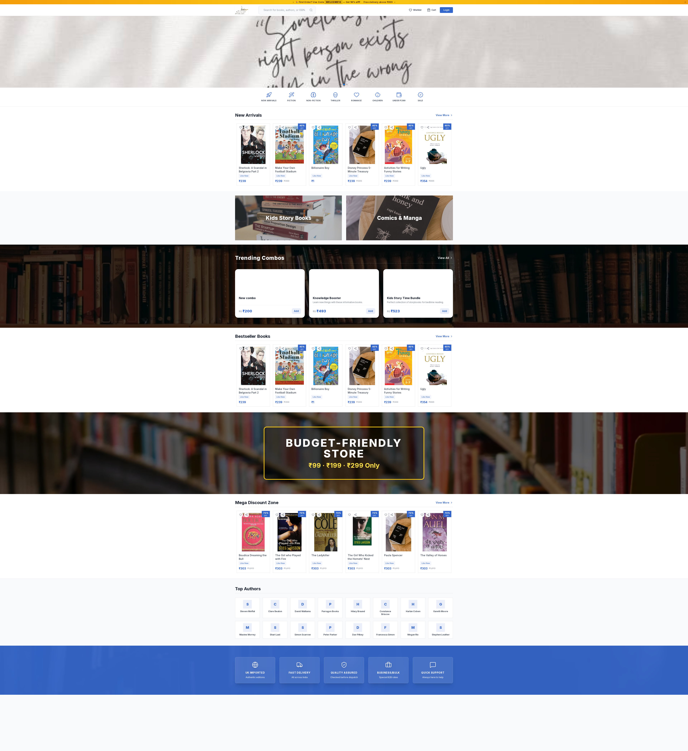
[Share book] (246, 127)
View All (443, 258)
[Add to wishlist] (240, 127)
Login (446, 10)
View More (442, 115)
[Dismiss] (685, 2)
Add (296, 311)
